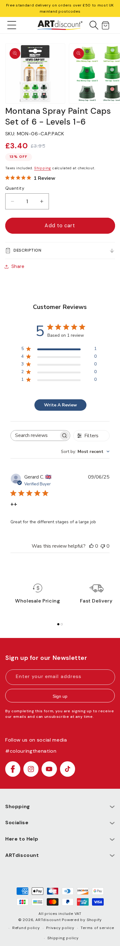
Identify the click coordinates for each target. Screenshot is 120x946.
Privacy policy (60, 927)
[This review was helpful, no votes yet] (91, 546)
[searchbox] (34, 435)
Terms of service (97, 927)
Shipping (42, 168)
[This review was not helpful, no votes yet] (103, 546)
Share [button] (18, 266)
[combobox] (85, 451)
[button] (12, 25)
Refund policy (26, 927)
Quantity (15, 188)
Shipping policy (63, 938)
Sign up (60, 696)
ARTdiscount (48, 919)
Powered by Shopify (82, 919)
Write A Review (60, 405)
